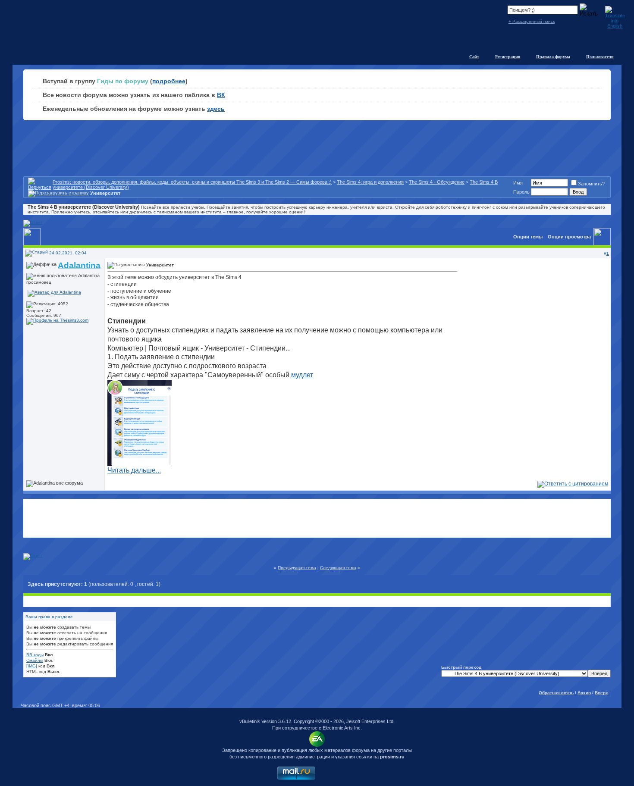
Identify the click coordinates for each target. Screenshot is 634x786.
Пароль (521, 191)
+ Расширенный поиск (531, 21)
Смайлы (34, 660)
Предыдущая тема (297, 567)
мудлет (302, 375)
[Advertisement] (317, 518)
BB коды (35, 654)
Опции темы (528, 236)
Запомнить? (591, 183)
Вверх (601, 692)
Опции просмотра (569, 236)
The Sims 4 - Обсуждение (437, 182)
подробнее (168, 81)
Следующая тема (338, 567)
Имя (518, 182)
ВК (221, 94)
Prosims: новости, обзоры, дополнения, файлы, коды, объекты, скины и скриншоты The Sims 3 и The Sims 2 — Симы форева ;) (192, 182)
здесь (216, 108)
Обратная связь (556, 692)
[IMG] (31, 666)
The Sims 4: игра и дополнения (370, 182)
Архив (584, 692)
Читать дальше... (134, 470)
